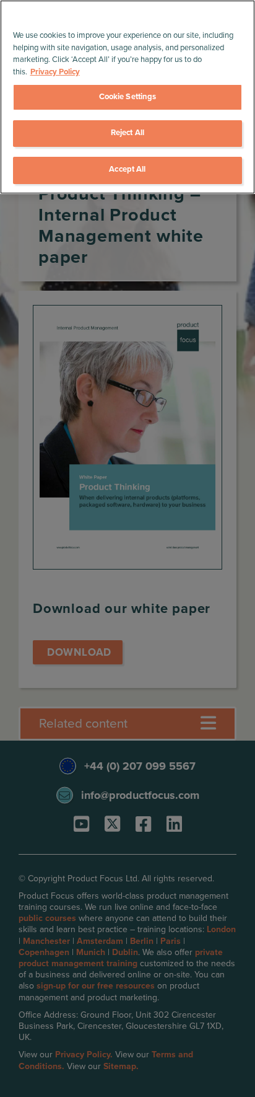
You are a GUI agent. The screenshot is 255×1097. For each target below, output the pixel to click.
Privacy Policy (55, 72)
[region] (127, 97)
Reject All (127, 133)
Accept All (127, 169)
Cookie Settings (128, 97)
